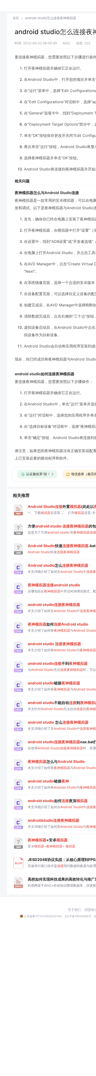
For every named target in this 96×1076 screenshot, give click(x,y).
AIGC (66, 43)
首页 (16, 18)
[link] (16, 18)
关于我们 (74, 910)
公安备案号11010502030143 (43, 916)
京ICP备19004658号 (78, 916)
